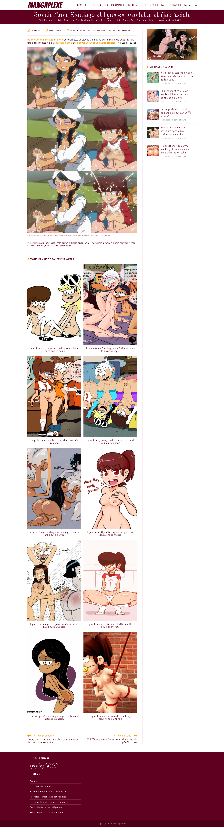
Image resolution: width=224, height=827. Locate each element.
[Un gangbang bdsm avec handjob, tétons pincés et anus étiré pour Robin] (153, 150)
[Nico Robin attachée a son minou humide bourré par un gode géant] (153, 77)
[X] (41, 766)
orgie (116, 243)
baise (41, 243)
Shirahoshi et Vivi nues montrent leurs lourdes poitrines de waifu (174, 94)
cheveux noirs (69, 243)
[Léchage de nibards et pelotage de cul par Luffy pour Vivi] (153, 114)
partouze (125, 243)
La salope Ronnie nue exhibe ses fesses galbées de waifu (54, 717)
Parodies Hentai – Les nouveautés (48, 796)
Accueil (33, 780)
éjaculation (84, 243)
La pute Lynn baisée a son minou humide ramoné (54, 441)
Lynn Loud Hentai (119, 30)
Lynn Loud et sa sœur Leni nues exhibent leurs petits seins (54, 350)
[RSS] (55, 766)
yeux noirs (65, 245)
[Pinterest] (48, 766)
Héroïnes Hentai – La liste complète (49, 801)
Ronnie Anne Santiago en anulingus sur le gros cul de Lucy (54, 533)
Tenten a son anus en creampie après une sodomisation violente (173, 131)
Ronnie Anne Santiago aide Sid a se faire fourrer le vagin (110, 350)
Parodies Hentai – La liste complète (48, 791)
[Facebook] (33, 766)
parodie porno (63, 42)
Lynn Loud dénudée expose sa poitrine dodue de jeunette (110, 533)
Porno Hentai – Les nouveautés (46, 812)
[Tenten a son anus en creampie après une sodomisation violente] (153, 132)
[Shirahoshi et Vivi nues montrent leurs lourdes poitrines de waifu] (153, 96)
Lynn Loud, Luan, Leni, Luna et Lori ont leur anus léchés (110, 441)
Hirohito (36, 30)
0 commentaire (179, 83)
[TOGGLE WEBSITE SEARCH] (196, 5)
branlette (56, 243)
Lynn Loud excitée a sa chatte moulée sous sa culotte (110, 625)
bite (48, 243)
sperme (55, 245)
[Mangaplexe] (40, 20)
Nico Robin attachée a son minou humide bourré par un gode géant (177, 76)
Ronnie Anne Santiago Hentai (87, 30)
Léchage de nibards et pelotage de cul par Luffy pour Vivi (176, 113)
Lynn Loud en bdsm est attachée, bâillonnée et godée (110, 717)
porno (40, 245)
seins (48, 245)
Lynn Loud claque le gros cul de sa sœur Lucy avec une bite (54, 625)
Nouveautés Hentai (40, 786)
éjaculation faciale (102, 243)
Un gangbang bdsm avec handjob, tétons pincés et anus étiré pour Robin (176, 149)
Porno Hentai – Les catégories (46, 807)
